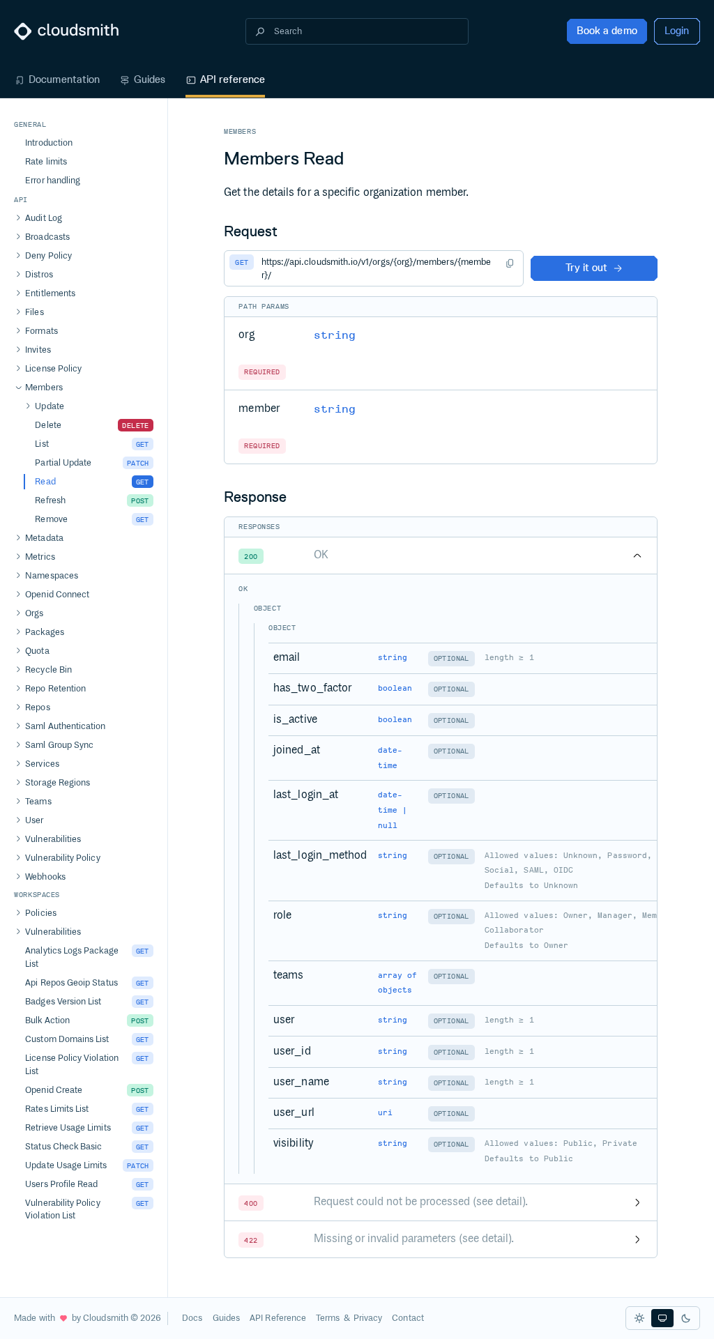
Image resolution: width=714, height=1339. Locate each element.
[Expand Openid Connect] (18, 594)
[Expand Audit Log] (18, 218)
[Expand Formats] (18, 331)
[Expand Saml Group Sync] (18, 745)
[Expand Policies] (18, 913)
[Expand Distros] (18, 274)
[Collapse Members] (18, 387)
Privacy (368, 1318)
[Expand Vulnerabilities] (18, 839)
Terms (328, 1318)
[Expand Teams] (18, 801)
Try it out (586, 267)
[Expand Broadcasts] (18, 237)
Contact (407, 1318)
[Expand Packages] (18, 632)
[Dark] (686, 1318)
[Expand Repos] (18, 707)
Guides (149, 79)
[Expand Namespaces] (18, 576)
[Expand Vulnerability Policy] (18, 858)
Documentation (64, 79)
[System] (662, 1318)
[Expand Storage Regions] (18, 783)
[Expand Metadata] (18, 538)
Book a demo (607, 30)
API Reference (278, 1318)
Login (676, 30)
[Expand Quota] (18, 651)
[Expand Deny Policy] (18, 256)
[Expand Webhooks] (18, 877)
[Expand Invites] (18, 350)
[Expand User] (18, 820)
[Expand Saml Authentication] (18, 726)
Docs (192, 1318)
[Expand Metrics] (18, 557)
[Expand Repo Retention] (18, 688)
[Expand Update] (28, 406)
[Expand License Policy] (18, 369)
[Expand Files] (18, 312)
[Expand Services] (18, 764)
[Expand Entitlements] (18, 293)
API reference (233, 79)
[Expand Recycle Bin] (18, 670)
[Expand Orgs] (18, 613)
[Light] (639, 1318)
